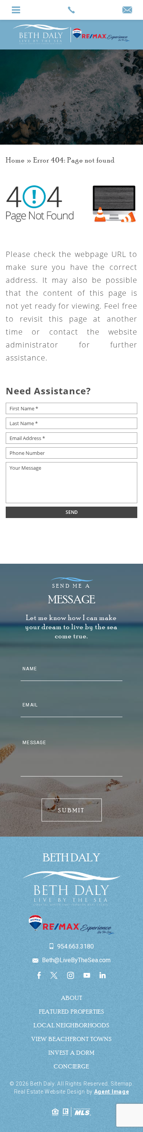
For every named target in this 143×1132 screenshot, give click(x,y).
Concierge (71, 1066)
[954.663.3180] (71, 10)
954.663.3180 (75, 946)
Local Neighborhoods (71, 1025)
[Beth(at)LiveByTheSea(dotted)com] (127, 10)
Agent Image (111, 1092)
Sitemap (121, 1084)
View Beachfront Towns (71, 1038)
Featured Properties (71, 1011)
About (71, 997)
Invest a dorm (71, 1052)
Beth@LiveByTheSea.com (75, 960)
